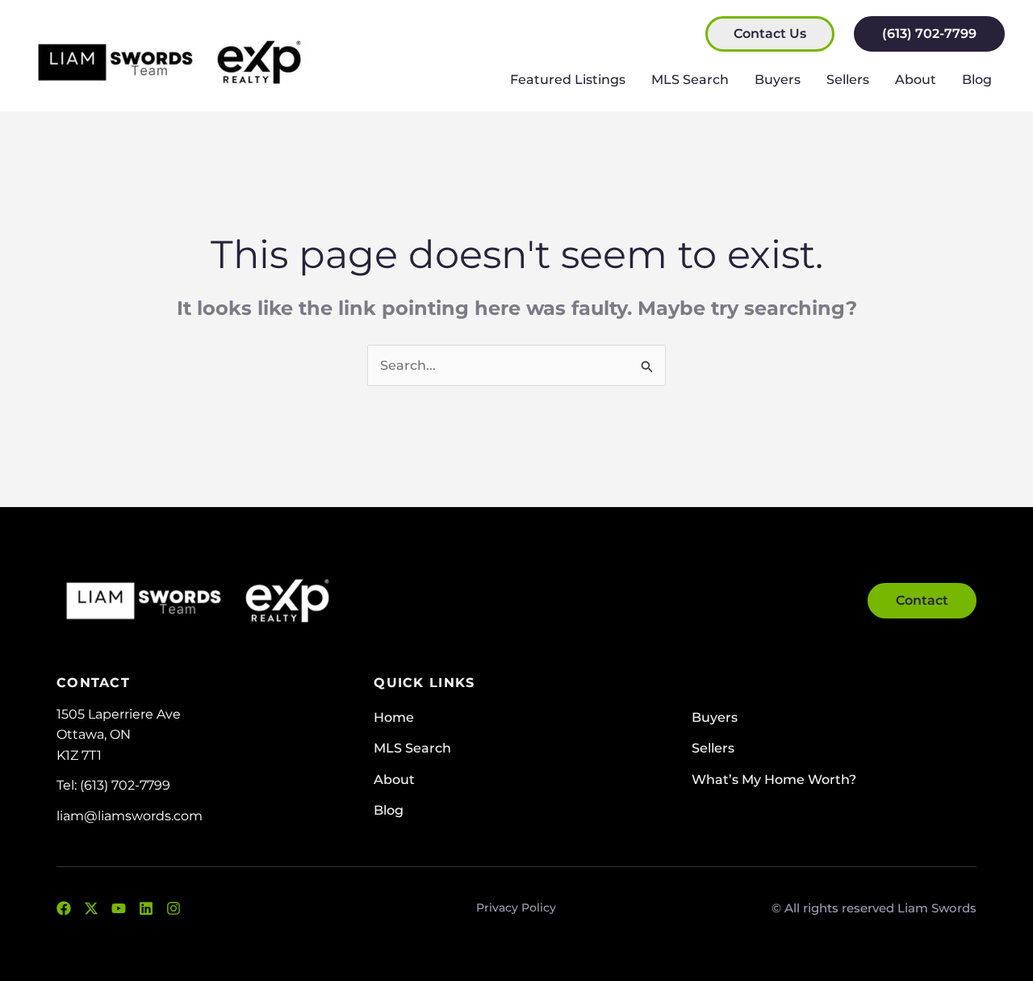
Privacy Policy (516, 907)
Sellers (847, 79)
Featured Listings (567, 79)
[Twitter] (91, 908)
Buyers (778, 79)
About (915, 79)
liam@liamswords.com (129, 816)
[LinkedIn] (146, 908)
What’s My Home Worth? (774, 779)
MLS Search (690, 79)
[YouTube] (118, 908)
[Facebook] (63, 908)
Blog (977, 79)
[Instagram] (173, 908)
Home (394, 717)
